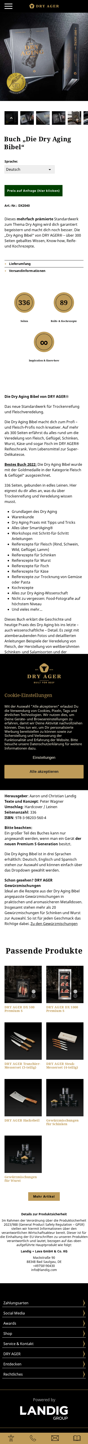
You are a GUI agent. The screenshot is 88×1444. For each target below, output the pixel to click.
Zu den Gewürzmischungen (54, 923)
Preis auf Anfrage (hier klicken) (33, 190)
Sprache (11, 161)
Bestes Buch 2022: (21, 464)
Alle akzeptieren (44, 771)
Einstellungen (44, 757)
